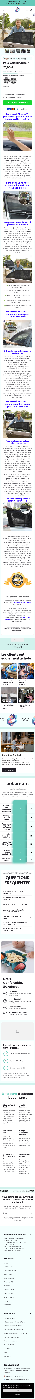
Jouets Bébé (8, 1274)
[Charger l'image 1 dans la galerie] (7, 51)
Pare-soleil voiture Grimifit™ (25, 705)
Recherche (7, 1305)
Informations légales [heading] (14, 1234)
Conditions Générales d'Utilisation (15, 1333)
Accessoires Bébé (10, 1270)
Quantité (6, 86)
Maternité (7, 1286)
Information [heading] (10, 1313)
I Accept (17, 1390)
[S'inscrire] (31, 1213)
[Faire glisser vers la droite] (33, 51)
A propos (7, 1301)
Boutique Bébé (8, 1267)
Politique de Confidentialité (13, 1326)
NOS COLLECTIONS (9, 770)
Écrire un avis (17, 640)
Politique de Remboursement (13, 1329)
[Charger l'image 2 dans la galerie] (12, 51)
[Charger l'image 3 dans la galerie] (18, 51)
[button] (4, 10)
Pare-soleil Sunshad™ (22, 681)
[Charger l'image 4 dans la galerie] (23, 51)
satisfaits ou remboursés (22, 602)
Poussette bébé (9, 1289)
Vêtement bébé (9, 1293)
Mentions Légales (9, 1318)
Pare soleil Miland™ (9, 705)
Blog (5, 1352)
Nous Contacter (9, 1297)
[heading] (17, 1364)
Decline (17, 1394)
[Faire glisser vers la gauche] (1, 51)
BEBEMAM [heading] (9, 1258)
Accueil (6, 1263)
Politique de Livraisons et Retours (15, 1322)
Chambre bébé (9, 1278)
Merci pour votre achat (11, 1341)
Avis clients (7, 1356)
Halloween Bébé (9, 1282)
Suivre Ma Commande (11, 1337)
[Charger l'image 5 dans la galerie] (29, 51)
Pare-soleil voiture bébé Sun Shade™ (8, 681)
